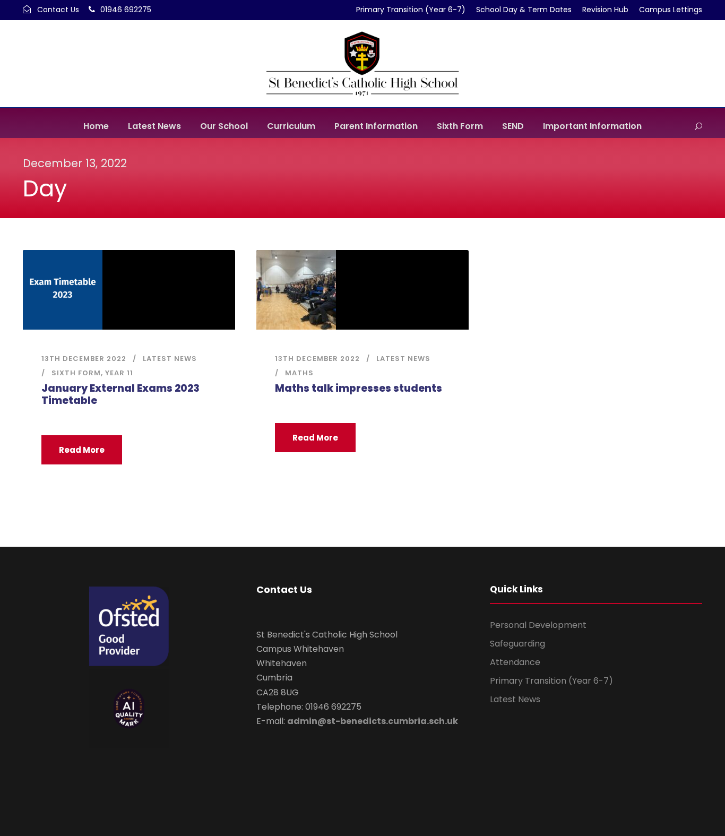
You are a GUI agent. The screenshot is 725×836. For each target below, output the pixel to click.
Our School (224, 126)
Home (96, 126)
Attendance (515, 662)
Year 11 (119, 373)
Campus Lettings (670, 9)
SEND (513, 126)
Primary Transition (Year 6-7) (410, 9)
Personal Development (538, 625)
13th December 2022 (83, 359)
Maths (299, 373)
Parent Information (376, 126)
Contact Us (58, 9)
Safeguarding (517, 643)
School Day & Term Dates (524, 9)
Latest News (154, 126)
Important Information (592, 126)
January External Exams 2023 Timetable (120, 394)
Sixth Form (460, 126)
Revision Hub (605, 9)
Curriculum (291, 126)
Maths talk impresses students (358, 388)
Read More (82, 449)
